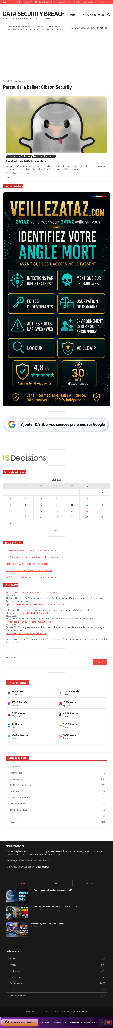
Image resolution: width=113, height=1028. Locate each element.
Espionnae (25, 156)
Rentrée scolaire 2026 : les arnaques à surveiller (29, 621)
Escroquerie (39, 26)
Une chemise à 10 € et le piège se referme (26, 633)
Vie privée (50, 156)
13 (57, 504)
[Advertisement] (56, 57)
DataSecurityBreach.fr (16, 851)
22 (87, 511)
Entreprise (54, 26)
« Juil (55, 530)
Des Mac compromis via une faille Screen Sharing (29, 570)
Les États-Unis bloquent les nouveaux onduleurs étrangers (34, 557)
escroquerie (12, 156)
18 (26, 511)
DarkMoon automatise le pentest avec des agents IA (31, 550)
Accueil (6, 81)
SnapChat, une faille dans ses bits (26, 161)
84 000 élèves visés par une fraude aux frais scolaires (31, 592)
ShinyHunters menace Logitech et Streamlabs (27, 613)
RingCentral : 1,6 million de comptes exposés (27, 564)
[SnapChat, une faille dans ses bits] (56, 124)
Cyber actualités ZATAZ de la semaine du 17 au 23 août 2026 (35, 604)
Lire (7, 177)
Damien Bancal (79, 851)
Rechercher (11, 657)
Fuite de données (28, 29)
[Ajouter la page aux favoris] (102, 1022)
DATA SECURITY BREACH (34, 13)
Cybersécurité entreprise (19, 26)
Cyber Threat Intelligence (52, 29)
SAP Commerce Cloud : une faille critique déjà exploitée (32, 577)
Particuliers (38, 156)
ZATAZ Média (81, 1011)
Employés (12, 29)
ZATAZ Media (55, 851)
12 (41, 504)
